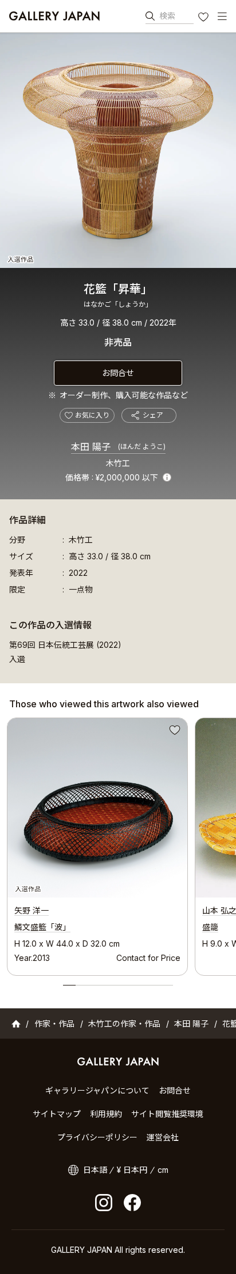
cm (163, 1170)
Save (173, 732)
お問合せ (118, 373)
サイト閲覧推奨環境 (167, 1114)
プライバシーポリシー (97, 1137)
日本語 (95, 1170)
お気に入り (204, 18)
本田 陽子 (118, 446)
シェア (153, 415)
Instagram (103, 1202)
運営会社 (163, 1137)
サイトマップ (57, 1114)
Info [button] (167, 477)
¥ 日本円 (132, 1170)
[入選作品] (118, 150)
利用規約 (106, 1114)
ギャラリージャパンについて (97, 1090)
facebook (132, 1202)
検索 (167, 16)
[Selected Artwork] (97, 808)
